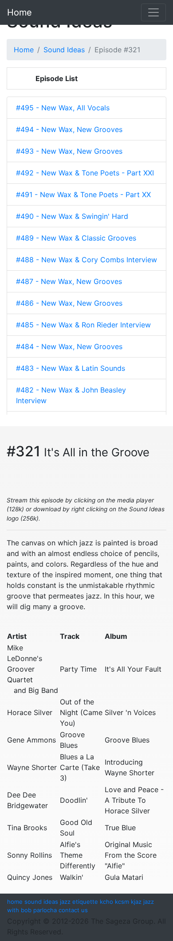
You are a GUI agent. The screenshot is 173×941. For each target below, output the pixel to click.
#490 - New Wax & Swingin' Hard (72, 216)
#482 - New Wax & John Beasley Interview (71, 395)
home (15, 901)
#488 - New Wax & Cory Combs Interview (86, 259)
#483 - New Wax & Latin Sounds (70, 368)
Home (19, 12)
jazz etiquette (79, 901)
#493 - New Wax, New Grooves (69, 151)
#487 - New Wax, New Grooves (69, 281)
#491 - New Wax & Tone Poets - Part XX (83, 194)
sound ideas (41, 901)
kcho (106, 901)
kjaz (136, 901)
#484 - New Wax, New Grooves (69, 346)
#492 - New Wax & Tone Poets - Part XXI (85, 172)
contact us (73, 910)
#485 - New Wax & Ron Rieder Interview (83, 324)
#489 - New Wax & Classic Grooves (76, 237)
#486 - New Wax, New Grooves (69, 303)
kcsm (122, 901)
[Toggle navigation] (153, 12)
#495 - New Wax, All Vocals (63, 107)
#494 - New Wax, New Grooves (69, 129)
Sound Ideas (64, 49)
